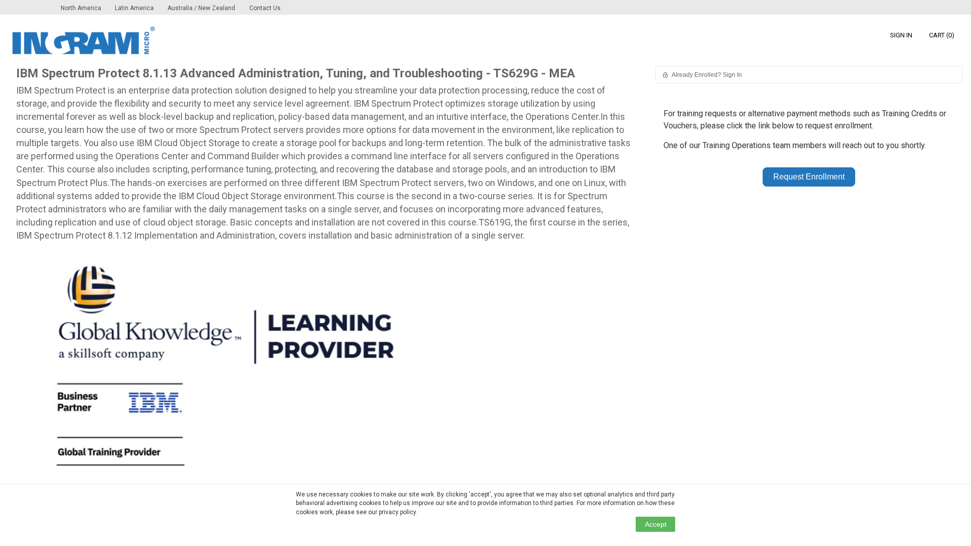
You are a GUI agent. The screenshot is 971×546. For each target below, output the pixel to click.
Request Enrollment (809, 176)
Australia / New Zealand (201, 8)
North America (82, 8)
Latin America (135, 8)
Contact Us (265, 8)
